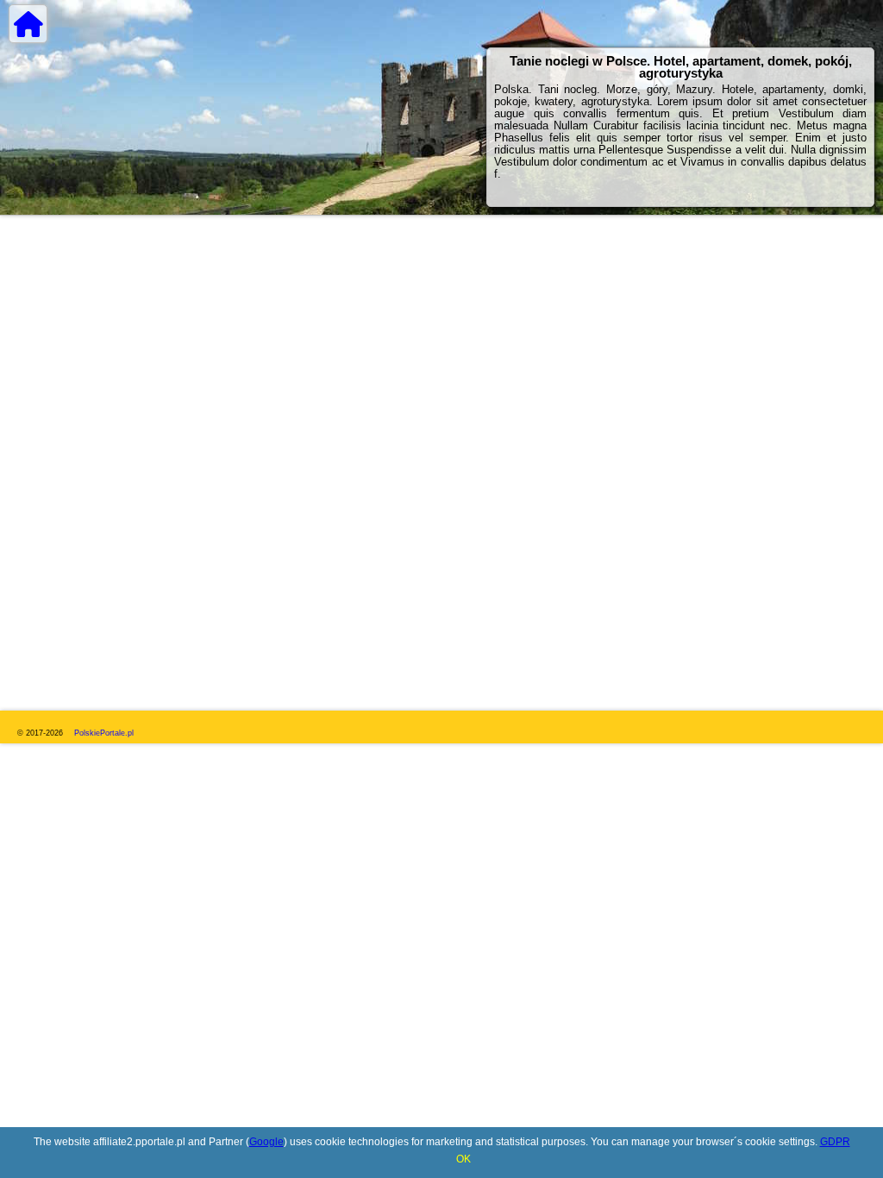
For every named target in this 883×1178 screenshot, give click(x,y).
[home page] (28, 23)
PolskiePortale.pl (104, 733)
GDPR (835, 1142)
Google (266, 1142)
